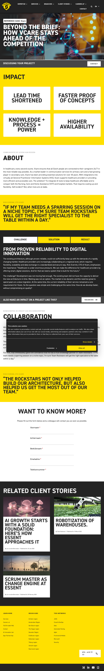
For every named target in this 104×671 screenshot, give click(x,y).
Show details (87, 342)
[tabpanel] (52, 268)
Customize (50, 348)
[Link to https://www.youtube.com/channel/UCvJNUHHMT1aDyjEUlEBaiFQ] (93, 667)
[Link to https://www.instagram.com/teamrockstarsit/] (98, 667)
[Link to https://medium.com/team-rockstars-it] (83, 667)
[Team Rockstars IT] (6, 6)
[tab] (20, 240)
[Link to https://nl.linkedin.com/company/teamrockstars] (88, 667)
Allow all (82, 348)
